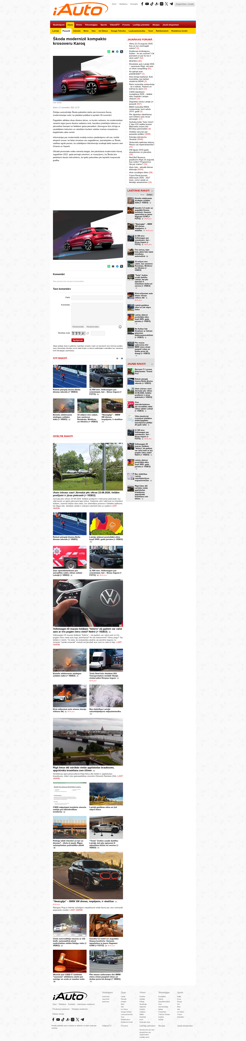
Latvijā (123, 996)
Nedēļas (149, 194)
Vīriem (143, 992)
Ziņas (123, 992)
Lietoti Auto (105, 996)
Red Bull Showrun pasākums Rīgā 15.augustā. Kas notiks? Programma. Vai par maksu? (141, 160)
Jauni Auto (105, 999)
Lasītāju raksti (144, 1037)
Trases (179, 1014)
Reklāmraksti (125, 1019)
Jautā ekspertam (185, 1026)
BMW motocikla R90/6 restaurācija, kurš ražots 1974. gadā (140, 109)
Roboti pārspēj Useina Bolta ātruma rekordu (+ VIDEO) (66, 390)
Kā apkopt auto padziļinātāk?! (137, 72)
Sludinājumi (107, 992)
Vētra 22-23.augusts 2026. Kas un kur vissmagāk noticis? (141, 45)
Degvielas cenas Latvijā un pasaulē (141, 102)
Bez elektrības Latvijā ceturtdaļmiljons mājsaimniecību (105, 710)
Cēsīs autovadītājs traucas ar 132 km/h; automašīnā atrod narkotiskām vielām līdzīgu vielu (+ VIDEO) (70, 942)
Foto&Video (162, 1012)
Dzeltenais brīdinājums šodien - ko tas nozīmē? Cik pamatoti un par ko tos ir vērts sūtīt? (141, 54)
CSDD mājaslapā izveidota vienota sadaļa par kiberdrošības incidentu (69, 809)
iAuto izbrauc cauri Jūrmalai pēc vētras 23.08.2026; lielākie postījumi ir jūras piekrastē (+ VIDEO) (86, 494)
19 (54, 848)
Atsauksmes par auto (147, 1030)
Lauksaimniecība (127, 1014)
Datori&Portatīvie (164, 1001)
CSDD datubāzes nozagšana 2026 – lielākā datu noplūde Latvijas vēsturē (140, 95)
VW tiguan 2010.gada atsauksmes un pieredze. (140, 152)
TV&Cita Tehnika (164, 1014)
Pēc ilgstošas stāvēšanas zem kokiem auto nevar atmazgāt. (140, 116)
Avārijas (142, 999)
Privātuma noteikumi (61, 1009)
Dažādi (160, 1019)
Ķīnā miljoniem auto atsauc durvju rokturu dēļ (144, 295)
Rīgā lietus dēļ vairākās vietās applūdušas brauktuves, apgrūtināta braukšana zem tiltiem (83, 769)
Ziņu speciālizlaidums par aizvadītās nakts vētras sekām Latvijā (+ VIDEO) (67, 572)
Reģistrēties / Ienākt (185, 4)
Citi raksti (60, 358)
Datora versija (58, 1014)
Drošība (142, 996)
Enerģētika (162, 996)
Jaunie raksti (136, 364)
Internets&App (163, 1007)
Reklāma (123, 4)
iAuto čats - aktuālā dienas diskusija (141, 168)
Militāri (142, 1014)
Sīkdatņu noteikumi (80, 1009)
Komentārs (65, 305)
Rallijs (179, 996)
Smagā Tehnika (126, 1012)
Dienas (142, 194)
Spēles (160, 1009)
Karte (141, 1019)
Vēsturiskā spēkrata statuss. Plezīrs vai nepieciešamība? (141, 144)
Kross (179, 999)
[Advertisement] (175, 79)
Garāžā (142, 1009)
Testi (122, 1017)
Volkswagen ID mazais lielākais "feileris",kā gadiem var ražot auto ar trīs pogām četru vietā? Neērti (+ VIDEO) (87, 630)
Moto (122, 1004)
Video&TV (106, 1026)
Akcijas (161, 1026)
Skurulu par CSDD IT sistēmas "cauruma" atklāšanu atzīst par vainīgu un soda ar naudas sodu (69, 976)
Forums (124, 1026)
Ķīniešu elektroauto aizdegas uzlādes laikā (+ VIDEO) (62, 417)
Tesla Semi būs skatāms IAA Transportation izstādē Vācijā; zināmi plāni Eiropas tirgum (103, 675)
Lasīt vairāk (76, 910)
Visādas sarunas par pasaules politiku (140, 133)
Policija (142, 1001)
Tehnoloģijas (164, 992)
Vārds (67, 297)
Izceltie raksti (63, 436)
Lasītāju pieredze (147, 1026)
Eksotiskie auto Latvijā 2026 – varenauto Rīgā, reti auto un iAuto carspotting (141, 66)
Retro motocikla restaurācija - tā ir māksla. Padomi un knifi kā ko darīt (141, 86)
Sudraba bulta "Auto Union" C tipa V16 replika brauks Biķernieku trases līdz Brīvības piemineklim (141, 125)
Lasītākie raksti (138, 190)
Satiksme (143, 1007)
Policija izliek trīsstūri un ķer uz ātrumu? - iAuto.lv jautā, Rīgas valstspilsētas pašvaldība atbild (68, 843)
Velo (122, 1007)
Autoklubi (143, 1017)
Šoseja (179, 1001)
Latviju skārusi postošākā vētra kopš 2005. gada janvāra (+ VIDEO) (106, 538)
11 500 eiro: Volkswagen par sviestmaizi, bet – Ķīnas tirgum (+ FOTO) (105, 391)
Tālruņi (160, 999)
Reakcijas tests (145, 1022)
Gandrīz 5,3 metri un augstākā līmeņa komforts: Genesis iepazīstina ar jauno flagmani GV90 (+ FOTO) (103, 942)
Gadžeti (161, 1017)
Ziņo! (114, 4)
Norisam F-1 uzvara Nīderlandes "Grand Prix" (143, 371)
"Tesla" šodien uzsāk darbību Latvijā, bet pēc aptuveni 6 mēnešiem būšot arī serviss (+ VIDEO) (103, 844)
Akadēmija (143, 1004)
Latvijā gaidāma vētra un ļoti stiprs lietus (143, 307)
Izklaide (123, 1001)
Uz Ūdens (124, 1009)
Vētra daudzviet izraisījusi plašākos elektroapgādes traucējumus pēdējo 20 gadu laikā (143, 420)
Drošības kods (64, 333)
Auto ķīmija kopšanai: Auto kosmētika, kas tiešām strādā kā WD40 (141, 79)
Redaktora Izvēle (127, 1022)
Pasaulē (123, 999)
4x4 (178, 1004)
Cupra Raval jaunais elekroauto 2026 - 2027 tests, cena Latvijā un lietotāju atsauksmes (140, 178)
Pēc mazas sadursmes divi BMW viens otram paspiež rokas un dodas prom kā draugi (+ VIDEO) (105, 976)
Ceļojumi (142, 1012)
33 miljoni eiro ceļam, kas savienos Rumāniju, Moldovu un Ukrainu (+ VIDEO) (87, 418)
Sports (180, 992)
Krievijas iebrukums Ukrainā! (138, 138)
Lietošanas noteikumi (86, 1004)
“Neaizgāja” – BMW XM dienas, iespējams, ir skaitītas (112, 417)
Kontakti (134, 4)
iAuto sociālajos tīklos (141, 172)
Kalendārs (180, 1017)
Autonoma (105, 1001)
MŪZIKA (135, 61)
